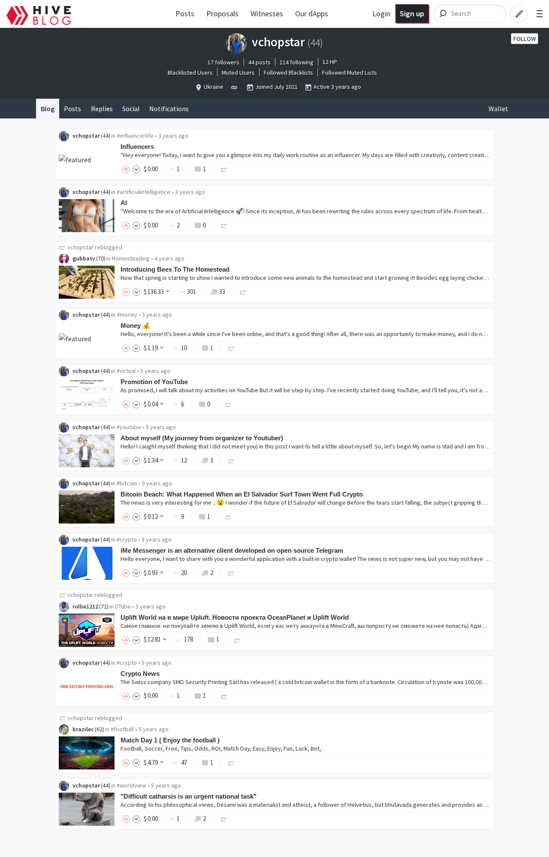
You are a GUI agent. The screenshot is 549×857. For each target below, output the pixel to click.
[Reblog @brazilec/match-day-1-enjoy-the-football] (231, 762)
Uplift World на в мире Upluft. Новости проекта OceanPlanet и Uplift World (235, 617)
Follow (524, 38)
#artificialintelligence (143, 192)
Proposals (222, 13)
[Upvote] (127, 169)
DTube (123, 606)
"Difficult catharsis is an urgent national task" (188, 796)
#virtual (126, 371)
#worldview (131, 785)
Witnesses (266, 13)
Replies (102, 108)
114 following (297, 62)
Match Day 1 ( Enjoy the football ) (170, 740)
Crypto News (140, 673)
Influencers (137, 146)
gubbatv (83, 258)
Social (131, 108)
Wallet (498, 108)
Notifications (169, 108)
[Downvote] (136, 169)
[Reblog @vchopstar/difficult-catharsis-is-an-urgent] (224, 819)
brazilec (83, 729)
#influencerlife (135, 135)
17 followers (223, 62)
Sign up (412, 13)
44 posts (259, 62)
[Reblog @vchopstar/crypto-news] (224, 695)
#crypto (127, 539)
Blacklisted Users (190, 72)
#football (122, 729)
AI (124, 202)
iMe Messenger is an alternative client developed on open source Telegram (232, 550)
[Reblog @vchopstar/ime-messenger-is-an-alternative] (231, 573)
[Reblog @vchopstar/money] (231, 348)
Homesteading (131, 258)
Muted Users (238, 72)
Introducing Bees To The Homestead (175, 269)
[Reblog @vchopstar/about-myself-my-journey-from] (231, 460)
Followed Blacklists (288, 72)
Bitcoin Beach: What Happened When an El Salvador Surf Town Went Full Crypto (242, 494)
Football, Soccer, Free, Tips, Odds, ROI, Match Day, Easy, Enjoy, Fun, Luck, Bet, (221, 748)
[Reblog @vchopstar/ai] (224, 225)
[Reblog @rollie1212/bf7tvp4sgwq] (237, 639)
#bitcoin (127, 483)
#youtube (129, 427)
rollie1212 (85, 606)
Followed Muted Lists (349, 72)
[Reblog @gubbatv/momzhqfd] (243, 292)
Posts (184, 13)
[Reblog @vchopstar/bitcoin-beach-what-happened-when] (228, 516)
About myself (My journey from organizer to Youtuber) (202, 438)
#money (127, 314)
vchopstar (86, 135)
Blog (47, 108)
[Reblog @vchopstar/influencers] (224, 169)
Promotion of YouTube (154, 381)
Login (381, 13)
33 (222, 292)
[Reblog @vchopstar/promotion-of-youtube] (228, 404)
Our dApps (311, 13)
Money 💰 (136, 325)
